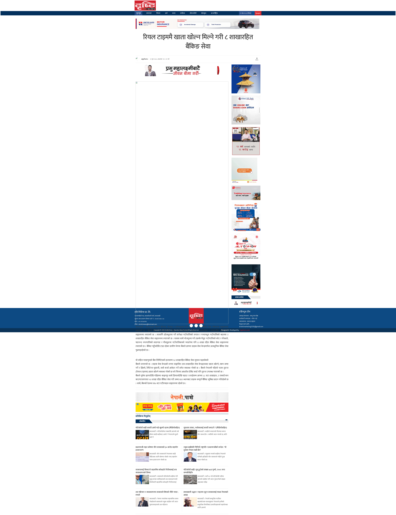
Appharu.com (245, 330)
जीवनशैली (193, 13)
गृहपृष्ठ (138, 13)
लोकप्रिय (142, 421)
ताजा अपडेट (239, 297)
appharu (144, 59)
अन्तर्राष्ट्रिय (214, 13)
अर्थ (166, 13)
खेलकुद (203, 13)
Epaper (258, 13)
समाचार (149, 13)
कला (173, 13)
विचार (158, 13)
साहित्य (182, 13)
